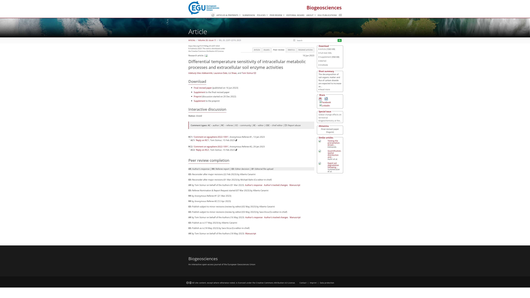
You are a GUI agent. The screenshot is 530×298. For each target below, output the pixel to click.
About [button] (310, 15)
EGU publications (327, 15)
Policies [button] (261, 15)
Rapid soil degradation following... (333, 165)
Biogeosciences (324, 7)
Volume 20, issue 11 (207, 40)
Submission (249, 15)
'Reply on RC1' (202, 140)
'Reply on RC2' (202, 149)
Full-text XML (326, 53)
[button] (294, 40)
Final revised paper (203, 87)
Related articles (305, 50)
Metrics (291, 50)
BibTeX (323, 61)
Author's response (253, 185)
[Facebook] (325, 102)
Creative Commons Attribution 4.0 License (275, 283)
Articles (191, 40)
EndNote (324, 65)
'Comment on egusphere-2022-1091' (211, 136)
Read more (325, 89)
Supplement (199, 92)
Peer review (278, 50)
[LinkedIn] (325, 105)
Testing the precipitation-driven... (334, 142)
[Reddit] (326, 98)
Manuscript (294, 185)
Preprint (198, 96)
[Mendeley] (320, 98)
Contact (303, 283)
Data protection (327, 283)
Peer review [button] (276, 15)
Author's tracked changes (276, 185)
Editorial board (295, 15)
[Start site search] (340, 40)
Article (257, 50)
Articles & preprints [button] (227, 15)
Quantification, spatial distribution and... (334, 154)
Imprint (313, 283)
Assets (267, 50)
